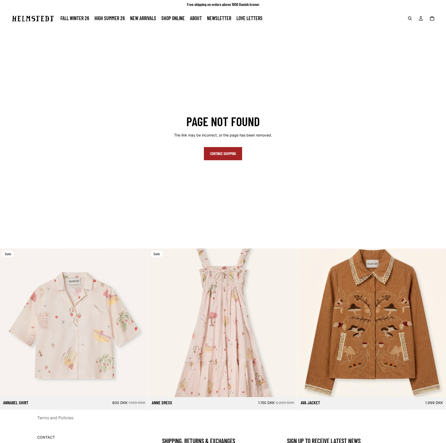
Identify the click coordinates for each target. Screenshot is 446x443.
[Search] (410, 18)
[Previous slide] (7, 322)
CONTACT (46, 437)
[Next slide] (140, 322)
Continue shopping (223, 153)
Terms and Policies (55, 417)
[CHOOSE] (140, 389)
